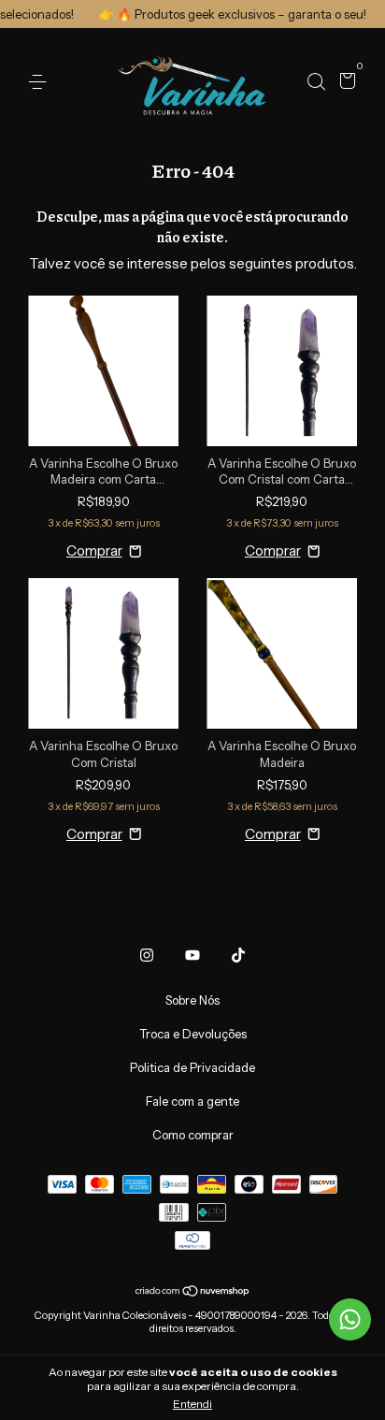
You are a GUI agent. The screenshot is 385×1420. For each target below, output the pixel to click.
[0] (344, 83)
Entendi (192, 1404)
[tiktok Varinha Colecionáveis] (238, 955)
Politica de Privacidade (192, 1067)
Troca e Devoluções (193, 1033)
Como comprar (193, 1134)
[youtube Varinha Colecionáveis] (192, 955)
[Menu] (40, 82)
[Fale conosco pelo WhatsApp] (350, 1319)
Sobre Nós (192, 1000)
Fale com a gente (192, 1101)
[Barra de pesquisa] (316, 82)
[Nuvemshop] (193, 1292)
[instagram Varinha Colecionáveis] (146, 955)
